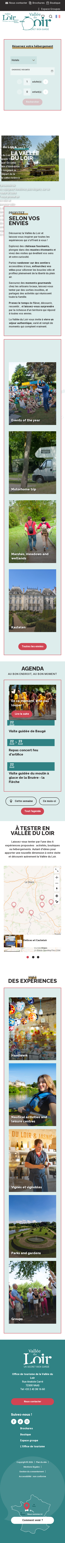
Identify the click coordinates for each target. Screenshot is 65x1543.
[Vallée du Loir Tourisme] (38, 21)
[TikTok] (20, 1421)
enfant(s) (36, 92)
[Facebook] (13, 1421)
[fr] (58, 16)
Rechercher (32, 102)
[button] (58, 16)
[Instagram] (27, 1421)
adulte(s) (36, 81)
